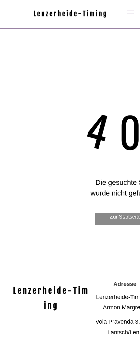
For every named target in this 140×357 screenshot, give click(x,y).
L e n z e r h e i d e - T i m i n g (70, 14)
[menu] (130, 12)
